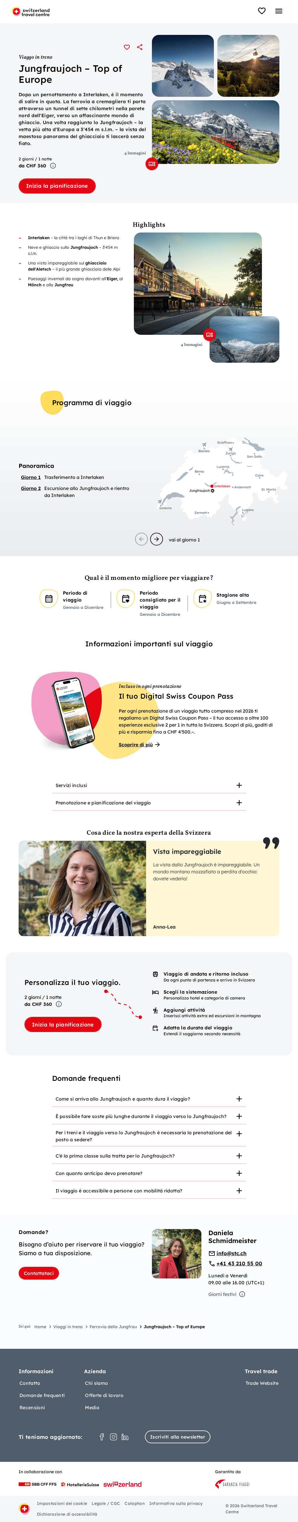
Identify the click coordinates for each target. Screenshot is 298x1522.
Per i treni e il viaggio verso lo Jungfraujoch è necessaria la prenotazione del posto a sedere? (144, 1136)
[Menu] (278, 11)
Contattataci (39, 1273)
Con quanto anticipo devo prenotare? (99, 1173)
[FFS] (37, 1484)
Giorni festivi (222, 1294)
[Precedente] (141, 539)
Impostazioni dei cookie (62, 1503)
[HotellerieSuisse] (80, 1484)
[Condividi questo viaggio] (139, 47)
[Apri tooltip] (52, 165)
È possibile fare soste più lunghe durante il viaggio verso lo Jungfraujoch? (141, 1116)
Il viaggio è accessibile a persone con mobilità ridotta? (119, 1191)
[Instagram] (113, 1436)
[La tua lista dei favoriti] (262, 11)
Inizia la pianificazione (57, 186)
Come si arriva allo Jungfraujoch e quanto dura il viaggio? (123, 1099)
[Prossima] (156, 539)
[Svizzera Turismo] (122, 1484)
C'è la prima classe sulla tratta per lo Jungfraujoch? (115, 1156)
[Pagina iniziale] (30, 11)
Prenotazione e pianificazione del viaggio (103, 803)
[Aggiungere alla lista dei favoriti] (126, 47)
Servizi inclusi (71, 785)
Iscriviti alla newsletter (177, 1437)
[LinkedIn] (125, 1436)
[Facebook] (101, 1436)
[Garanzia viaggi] (232, 1484)
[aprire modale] (152, 164)
